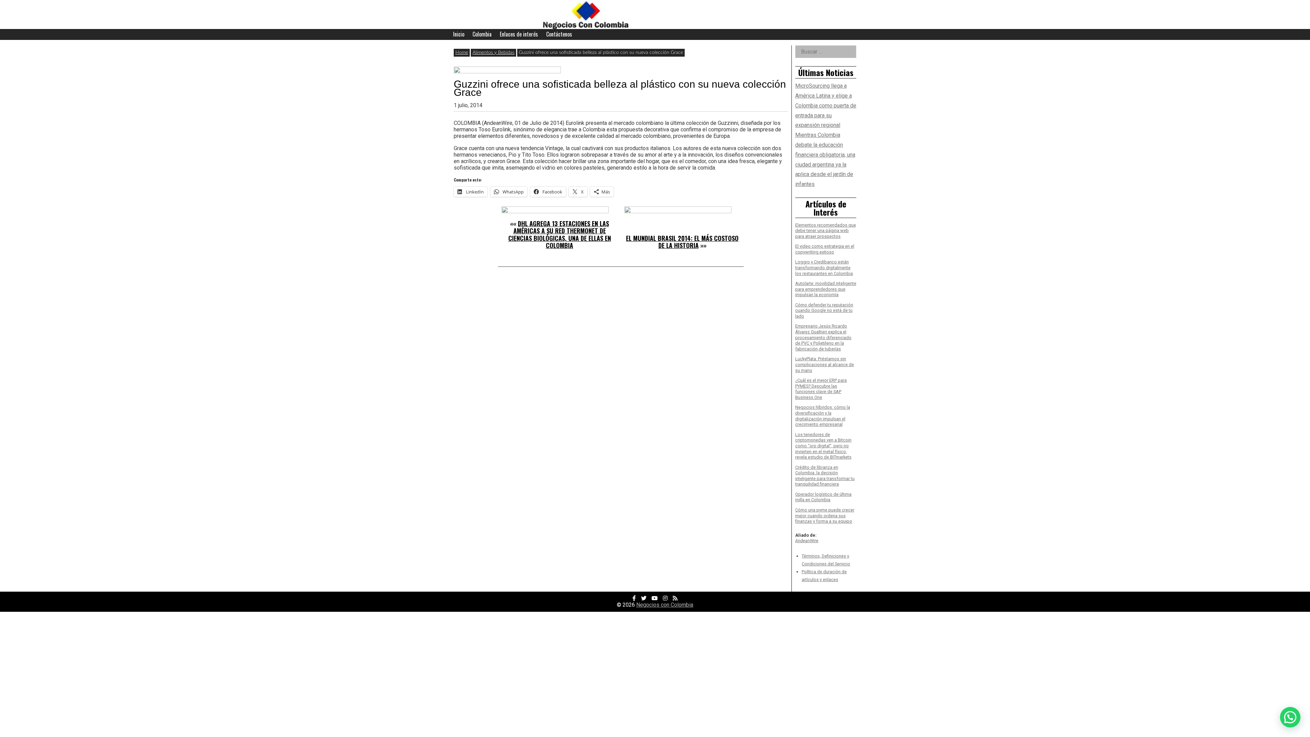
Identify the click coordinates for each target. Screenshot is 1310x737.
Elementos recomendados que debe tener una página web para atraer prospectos (825, 230)
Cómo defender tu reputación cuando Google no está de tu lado (824, 310)
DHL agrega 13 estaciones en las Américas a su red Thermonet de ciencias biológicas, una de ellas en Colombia (559, 234)
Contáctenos (559, 34)
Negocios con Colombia (664, 605)
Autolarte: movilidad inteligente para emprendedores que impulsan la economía (825, 289)
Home (461, 52)
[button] (1290, 717)
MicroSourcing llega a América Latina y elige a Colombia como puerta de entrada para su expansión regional (825, 105)
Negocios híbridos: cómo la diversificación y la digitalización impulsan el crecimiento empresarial (822, 416)
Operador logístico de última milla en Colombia (823, 497)
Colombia (482, 34)
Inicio (458, 34)
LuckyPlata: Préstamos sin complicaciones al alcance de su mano (824, 364)
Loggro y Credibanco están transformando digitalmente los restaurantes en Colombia (824, 267)
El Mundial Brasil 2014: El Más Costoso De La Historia (682, 242)
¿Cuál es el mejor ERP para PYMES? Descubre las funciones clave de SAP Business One (821, 389)
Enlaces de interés (519, 34)
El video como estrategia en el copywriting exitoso (824, 249)
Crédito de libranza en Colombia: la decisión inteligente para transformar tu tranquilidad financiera (825, 476)
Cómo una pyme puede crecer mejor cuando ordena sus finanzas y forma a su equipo (824, 515)
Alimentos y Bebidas (493, 52)
